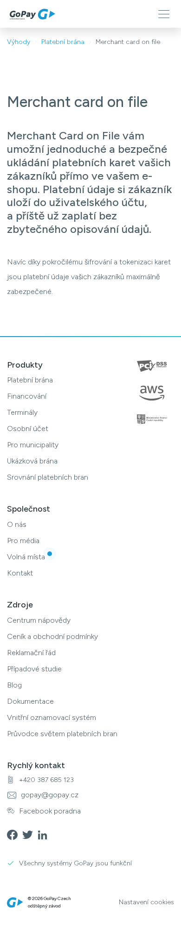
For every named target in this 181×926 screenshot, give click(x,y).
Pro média (23, 540)
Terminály (22, 412)
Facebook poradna (50, 811)
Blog (14, 685)
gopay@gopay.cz (49, 794)
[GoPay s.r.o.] (32, 14)
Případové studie (34, 668)
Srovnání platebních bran (47, 477)
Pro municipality (32, 444)
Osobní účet (27, 428)
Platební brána (62, 42)
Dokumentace (30, 701)
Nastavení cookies (146, 902)
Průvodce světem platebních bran (62, 733)
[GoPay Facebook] (14, 834)
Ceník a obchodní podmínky (52, 636)
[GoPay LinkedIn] (45, 834)
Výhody (18, 42)
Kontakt (20, 573)
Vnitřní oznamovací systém (51, 717)
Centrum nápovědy (39, 620)
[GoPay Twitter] (30, 834)
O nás (16, 524)
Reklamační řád (31, 652)
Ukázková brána (32, 461)
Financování (26, 396)
